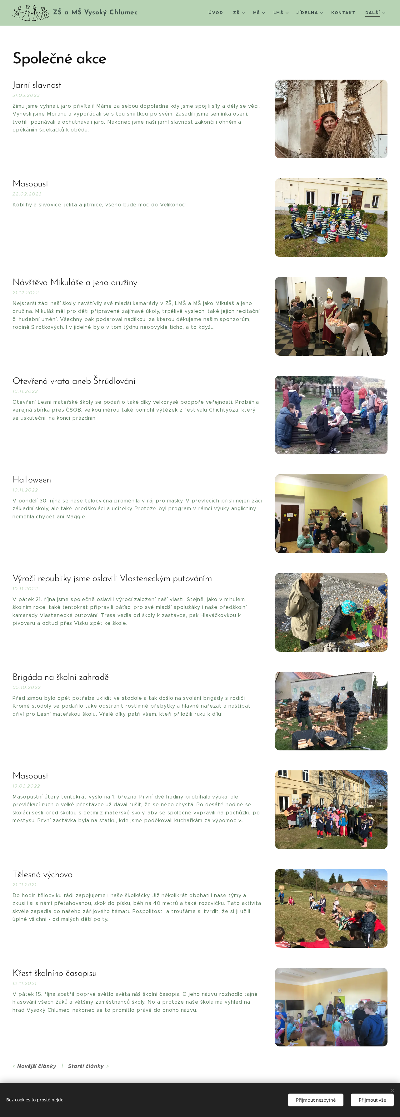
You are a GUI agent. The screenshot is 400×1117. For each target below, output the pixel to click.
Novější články (37, 1066)
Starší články (86, 1066)
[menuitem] (217, 13)
